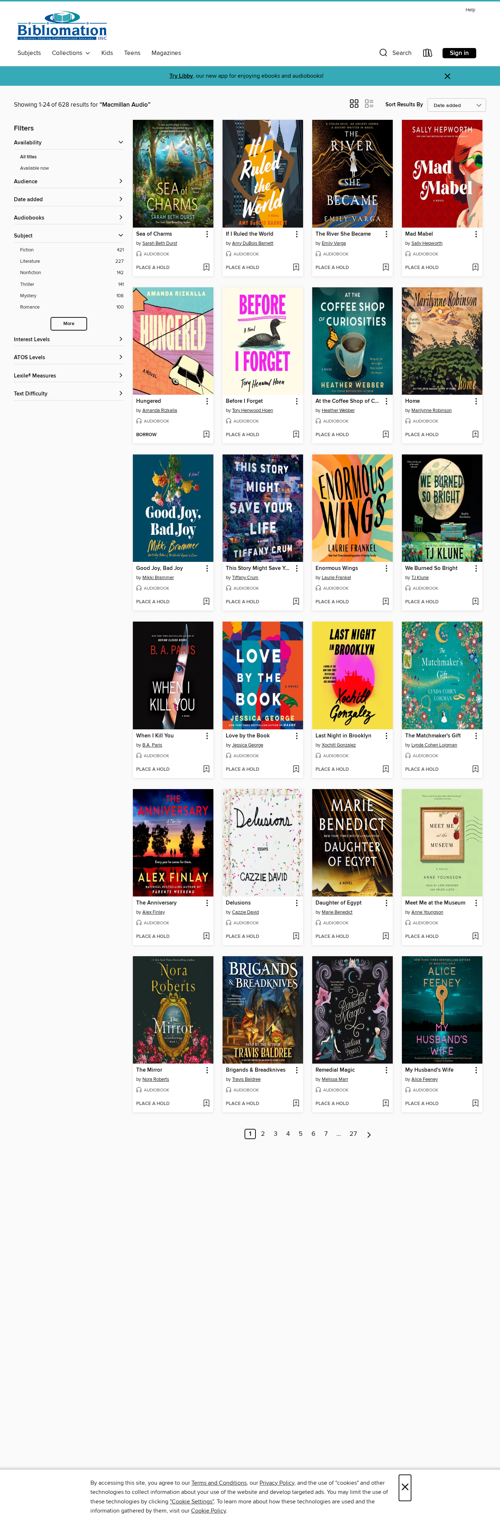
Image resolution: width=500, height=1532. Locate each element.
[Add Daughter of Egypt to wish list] (385, 937)
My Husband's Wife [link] (429, 1070)
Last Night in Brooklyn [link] (344, 736)
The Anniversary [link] (156, 903)
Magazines (166, 53)
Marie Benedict (337, 912)
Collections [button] (68, 53)
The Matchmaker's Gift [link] (433, 736)
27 (353, 1134)
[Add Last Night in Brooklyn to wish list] (385, 769)
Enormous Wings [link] (337, 568)
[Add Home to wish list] (475, 435)
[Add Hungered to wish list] (206, 435)
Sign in (459, 53)
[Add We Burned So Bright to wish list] (475, 602)
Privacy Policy (277, 1483)
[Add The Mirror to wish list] (206, 1104)
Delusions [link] (238, 903)
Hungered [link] (148, 401)
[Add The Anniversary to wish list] (206, 937)
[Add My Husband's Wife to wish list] (475, 1104)
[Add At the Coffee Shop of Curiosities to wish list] (385, 435)
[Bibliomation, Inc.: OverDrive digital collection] (62, 25)
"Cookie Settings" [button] (192, 1501)
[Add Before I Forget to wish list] (296, 435)
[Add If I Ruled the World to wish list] (296, 268)
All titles (28, 157)
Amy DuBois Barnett (252, 243)
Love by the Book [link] (248, 736)
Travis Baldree (246, 1079)
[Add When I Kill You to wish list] (206, 769)
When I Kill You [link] (155, 736)
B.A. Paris (152, 745)
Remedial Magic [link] (335, 1070)
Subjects (29, 53)
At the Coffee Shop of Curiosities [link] (349, 401)
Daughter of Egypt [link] (339, 903)
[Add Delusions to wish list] (296, 937)
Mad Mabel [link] (419, 234)
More (68, 324)
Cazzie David (245, 912)
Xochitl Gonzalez (339, 745)
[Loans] (428, 54)
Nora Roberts (155, 1079)
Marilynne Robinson (431, 410)
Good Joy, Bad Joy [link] (159, 568)
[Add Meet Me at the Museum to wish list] (475, 937)
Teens (132, 53)
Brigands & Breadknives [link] (256, 1070)
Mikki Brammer (158, 578)
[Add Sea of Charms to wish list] (206, 268)
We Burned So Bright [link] (431, 568)
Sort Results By (404, 104)
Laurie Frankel (336, 578)
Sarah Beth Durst (159, 243)
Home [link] (412, 401)
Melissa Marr (335, 1079)
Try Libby (181, 76)
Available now (34, 168)
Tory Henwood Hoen (252, 410)
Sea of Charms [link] (154, 234)
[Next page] (369, 1134)
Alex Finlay (153, 912)
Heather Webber (338, 410)
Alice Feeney (424, 1079)
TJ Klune (420, 578)
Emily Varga (334, 243)
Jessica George (247, 745)
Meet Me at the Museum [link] (435, 903)
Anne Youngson (427, 912)
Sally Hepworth (427, 243)
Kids (107, 53)
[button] (394, 54)
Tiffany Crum (245, 578)
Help (470, 10)
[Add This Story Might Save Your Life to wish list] (296, 602)
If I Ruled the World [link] (249, 234)
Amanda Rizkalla (159, 410)
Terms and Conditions (219, 1483)
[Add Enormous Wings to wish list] (385, 602)
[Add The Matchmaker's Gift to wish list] (475, 769)
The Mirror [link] (149, 1070)
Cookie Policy (208, 1510)
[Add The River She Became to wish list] (385, 268)
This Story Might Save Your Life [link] (259, 568)
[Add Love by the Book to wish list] (296, 769)
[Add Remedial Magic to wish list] (385, 1104)
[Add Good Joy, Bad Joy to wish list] (206, 602)
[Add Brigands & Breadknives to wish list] (296, 1104)
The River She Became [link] (343, 234)
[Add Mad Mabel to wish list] (475, 268)
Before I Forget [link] (244, 401)
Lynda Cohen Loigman (434, 745)
